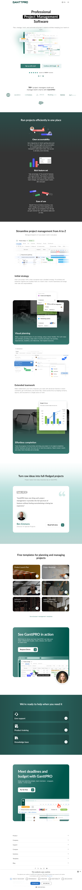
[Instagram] (44, 868)
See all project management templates (41, 616)
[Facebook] (35, 868)
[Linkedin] (41, 868)
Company (15, 840)
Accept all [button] (35, 883)
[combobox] (78, 871)
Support (15, 845)
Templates (15, 858)
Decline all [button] (46, 883)
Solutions (15, 854)
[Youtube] (47, 868)
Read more (49, 876)
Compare (15, 849)
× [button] (80, 871)
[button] (41, 887)
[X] (38, 868)
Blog (14, 863)
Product (15, 835)
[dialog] (41, 880)
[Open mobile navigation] (68, 2)
